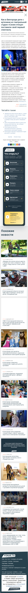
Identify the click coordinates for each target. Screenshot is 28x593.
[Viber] (19, 144)
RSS (3, 559)
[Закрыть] (25, 15)
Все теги (7, 559)
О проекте (4, 561)
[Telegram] (15, 144)
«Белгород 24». (22, 101)
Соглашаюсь (14, 589)
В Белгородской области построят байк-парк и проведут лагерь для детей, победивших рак (15, 119)
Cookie (20, 577)
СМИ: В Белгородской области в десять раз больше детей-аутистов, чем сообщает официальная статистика (15, 124)
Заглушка (16, 561)
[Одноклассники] (17, 144)
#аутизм (10, 137)
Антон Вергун (23, 104)
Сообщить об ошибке (16, 559)
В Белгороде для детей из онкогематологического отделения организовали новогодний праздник (13, 128)
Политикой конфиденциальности (15, 585)
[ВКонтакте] (9, 144)
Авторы (10, 561)
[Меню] (26, 2)
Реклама (10, 563)
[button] (25, 51)
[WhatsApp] (13, 144)
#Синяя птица (17, 137)
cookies (15, 572)
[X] (11, 144)
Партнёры (5, 563)
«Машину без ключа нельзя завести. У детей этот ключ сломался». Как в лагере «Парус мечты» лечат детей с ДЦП (15, 115)
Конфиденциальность (8, 565)
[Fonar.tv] (4, 2)
